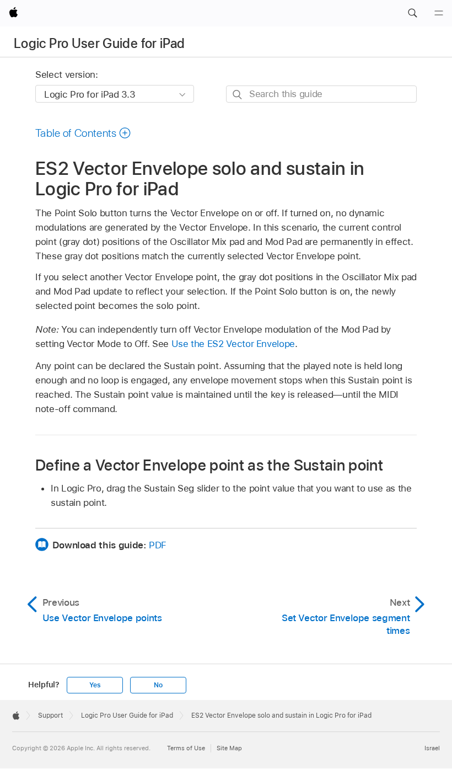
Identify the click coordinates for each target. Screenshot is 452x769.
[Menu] (439, 13)
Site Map (229, 748)
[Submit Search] (238, 94)
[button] (412, 13)
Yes (94, 685)
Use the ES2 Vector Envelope (233, 343)
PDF (157, 545)
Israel (432, 748)
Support (50, 715)
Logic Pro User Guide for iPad (99, 43)
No (158, 685)
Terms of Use (186, 748)
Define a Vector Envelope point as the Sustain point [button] (209, 465)
